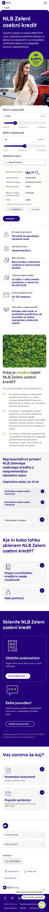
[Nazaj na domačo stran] (6, 3)
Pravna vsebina (10, 908)
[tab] (24, 162)
